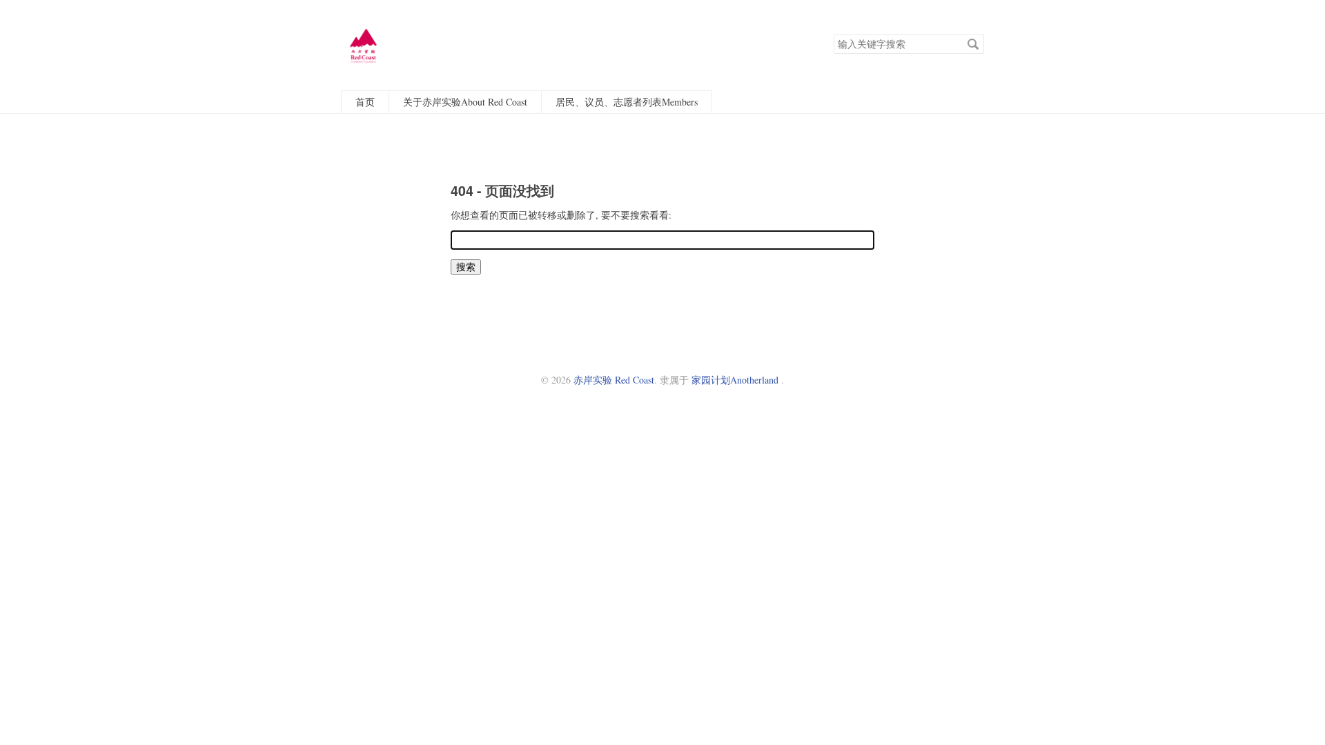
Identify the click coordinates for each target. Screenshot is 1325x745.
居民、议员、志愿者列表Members (627, 101)
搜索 (973, 44)
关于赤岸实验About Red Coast (465, 101)
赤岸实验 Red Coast (613, 379)
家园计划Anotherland (734, 379)
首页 (365, 101)
